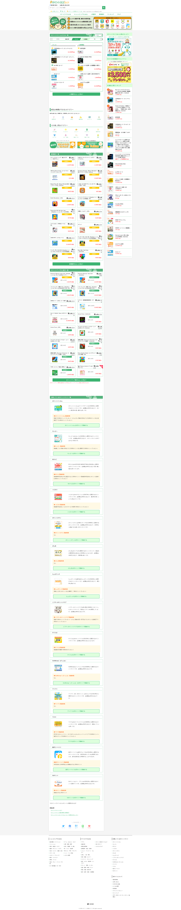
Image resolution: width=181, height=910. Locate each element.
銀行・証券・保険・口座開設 (87, 871)
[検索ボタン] (103, 7)
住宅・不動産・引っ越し (69, 846)
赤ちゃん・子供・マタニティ (70, 850)
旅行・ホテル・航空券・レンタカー (87, 862)
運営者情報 (115, 879)
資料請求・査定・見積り (86, 848)
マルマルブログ (99, 846)
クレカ (76, 39)
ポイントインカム (117, 841)
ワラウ (114, 866)
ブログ (119, 14)
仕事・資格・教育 (68, 844)
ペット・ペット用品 (68, 853)
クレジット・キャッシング (87, 859)
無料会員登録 (84, 846)
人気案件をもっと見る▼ (76, 94)
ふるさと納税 (67, 855)
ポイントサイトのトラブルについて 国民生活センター (64, 815)
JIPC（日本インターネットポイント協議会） (121, 896)
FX (94, 39)
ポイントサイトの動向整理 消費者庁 (60, 812)
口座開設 (85, 39)
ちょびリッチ (116, 855)
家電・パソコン (53, 859)
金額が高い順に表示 (65, 5)
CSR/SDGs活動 (116, 884)
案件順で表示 (54, 5)
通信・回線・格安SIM (86, 869)
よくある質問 (116, 886)
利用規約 (115, 888)
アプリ (82, 841)
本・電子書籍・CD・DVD (55, 865)
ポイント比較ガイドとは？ (102, 841)
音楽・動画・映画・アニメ (87, 867)
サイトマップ (116, 893)
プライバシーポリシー (118, 890)
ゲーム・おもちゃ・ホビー (70, 841)
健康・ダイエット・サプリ (55, 848)
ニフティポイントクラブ (118, 857)
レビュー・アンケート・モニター (87, 851)
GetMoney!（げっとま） (118, 862)
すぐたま (115, 859)
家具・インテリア (54, 857)
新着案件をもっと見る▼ (76, 264)
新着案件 (101, 14)
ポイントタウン (116, 850)
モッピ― (115, 844)
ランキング (110, 14)
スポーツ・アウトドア (55, 855)
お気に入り (55, 11)
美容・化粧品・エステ (55, 846)
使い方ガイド (99, 844)
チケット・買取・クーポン (87, 865)
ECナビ (114, 846)
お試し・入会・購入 (85, 854)
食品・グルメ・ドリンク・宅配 (56, 862)
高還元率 (83, 844)
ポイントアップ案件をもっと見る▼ (76, 380)
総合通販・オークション (55, 841)
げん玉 (114, 853)
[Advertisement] (76, 99)
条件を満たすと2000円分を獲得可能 (119, 37)
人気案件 (93, 14)
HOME (91, 904)
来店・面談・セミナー (86, 856)
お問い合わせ (116, 881)
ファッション (53, 844)
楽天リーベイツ (116, 868)
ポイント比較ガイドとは (75, 11)
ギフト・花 (52, 853)
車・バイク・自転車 (68, 848)
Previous (51, 39)
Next (101, 39)
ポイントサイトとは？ (56, 810)
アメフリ (115, 864)
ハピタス (115, 848)
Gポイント (115, 870)
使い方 (63, 11)
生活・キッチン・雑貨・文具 (56, 850)
